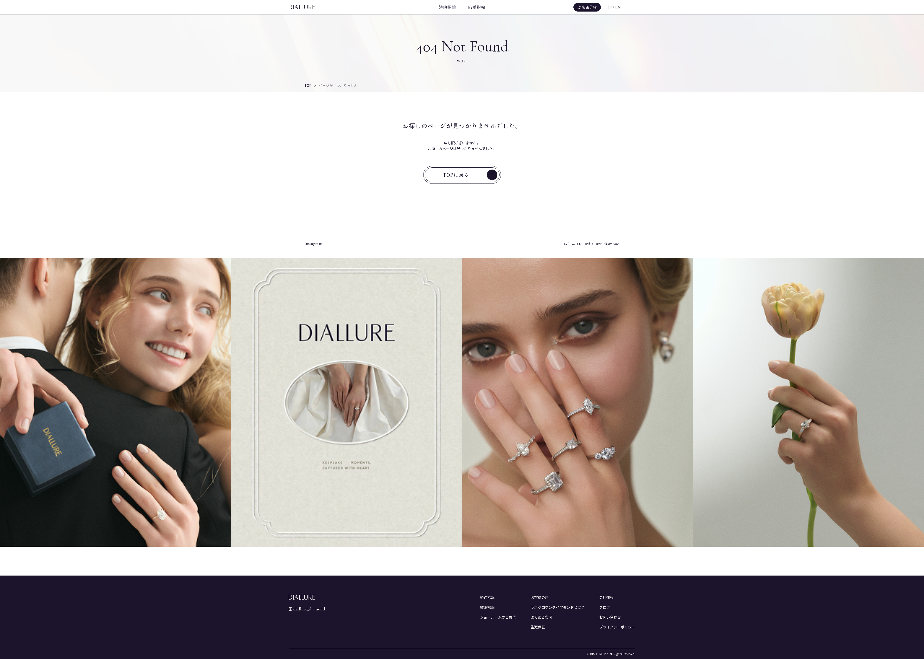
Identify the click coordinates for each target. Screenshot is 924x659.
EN (618, 7)
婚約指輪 (447, 7)
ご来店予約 (587, 7)
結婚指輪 (476, 7)
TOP (307, 85)
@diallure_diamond (602, 243)
